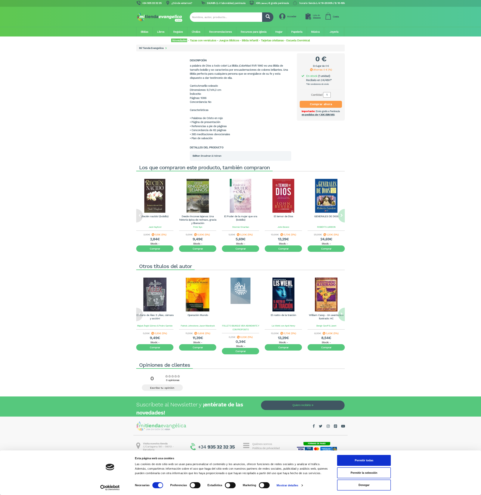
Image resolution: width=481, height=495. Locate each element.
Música (315, 31)
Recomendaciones (220, 31)
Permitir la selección (364, 472)
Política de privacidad (266, 448)
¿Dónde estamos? (181, 3)
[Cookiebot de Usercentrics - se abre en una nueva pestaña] (110, 487)
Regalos (178, 31)
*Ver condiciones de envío (317, 84)
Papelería (296, 31)
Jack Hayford (155, 227)
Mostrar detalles (287, 485)
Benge (319, 325)
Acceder (291, 16)
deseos (317, 16)
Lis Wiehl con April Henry (283, 325)
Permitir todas (364, 460)
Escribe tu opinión (162, 387)
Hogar (278, 31)
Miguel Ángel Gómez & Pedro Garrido (154, 325)
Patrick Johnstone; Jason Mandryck (198, 325)
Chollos (196, 31)
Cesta (336, 16)
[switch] (195, 485)
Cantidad (316, 94)
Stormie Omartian (240, 227)
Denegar (364, 485)
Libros (160, 31)
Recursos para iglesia (253, 31)
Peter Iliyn (197, 227)
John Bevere (283, 227)
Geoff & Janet (329, 325)
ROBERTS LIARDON (326, 227)
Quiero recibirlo (301, 405)
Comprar (155, 248)
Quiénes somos (262, 444)
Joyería (334, 31)
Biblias (144, 31)
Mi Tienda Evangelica (151, 47)
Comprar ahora (321, 104)
